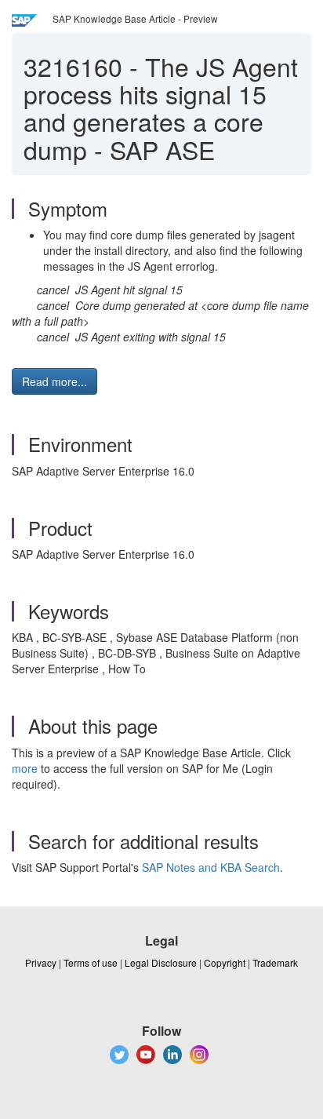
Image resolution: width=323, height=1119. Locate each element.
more (25, 768)
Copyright (224, 962)
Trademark (275, 962)
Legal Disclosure (161, 962)
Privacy (40, 962)
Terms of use (91, 962)
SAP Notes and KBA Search (211, 867)
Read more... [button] (54, 381)
